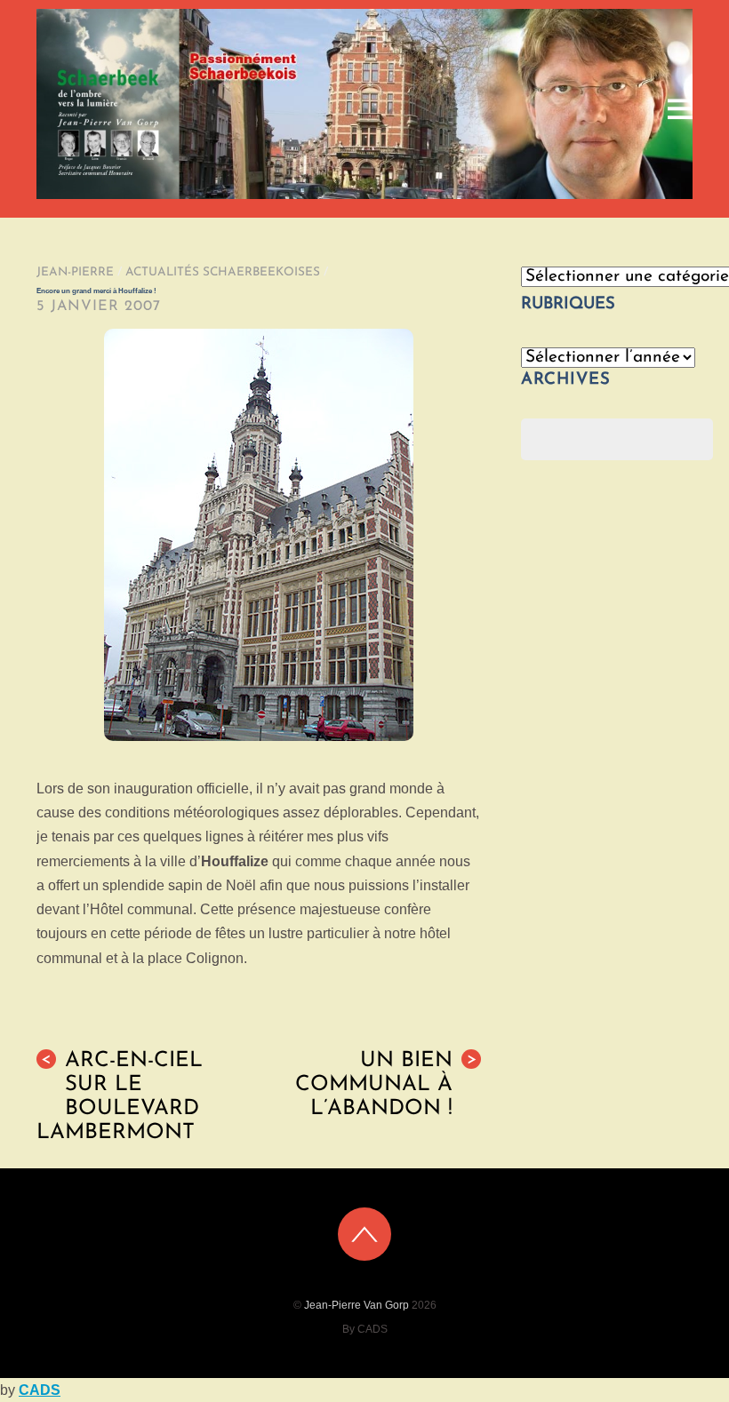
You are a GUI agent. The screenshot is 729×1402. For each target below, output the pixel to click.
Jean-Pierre (75, 272)
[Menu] (680, 109)
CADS (39, 1390)
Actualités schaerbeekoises (222, 272)
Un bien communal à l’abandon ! (386, 1084)
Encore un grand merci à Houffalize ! (96, 291)
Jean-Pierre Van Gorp (356, 1305)
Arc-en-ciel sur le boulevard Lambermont (119, 1097)
